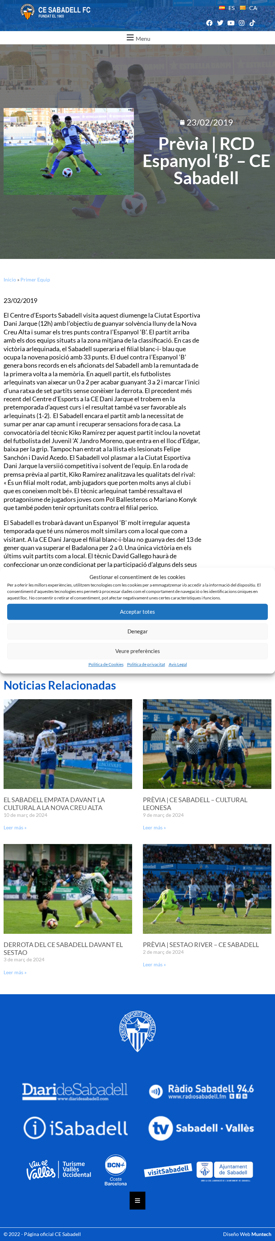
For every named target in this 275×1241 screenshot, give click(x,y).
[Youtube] (230, 23)
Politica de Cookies (106, 664)
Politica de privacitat (146, 664)
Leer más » (15, 827)
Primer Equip (35, 279)
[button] (137, 37)
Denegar (137, 631)
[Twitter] (220, 23)
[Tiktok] (252, 23)
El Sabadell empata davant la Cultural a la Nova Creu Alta (54, 803)
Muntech (261, 1234)
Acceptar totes (137, 611)
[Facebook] (209, 23)
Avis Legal (178, 664)
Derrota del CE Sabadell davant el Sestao (63, 948)
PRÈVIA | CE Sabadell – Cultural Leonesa (195, 803)
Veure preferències (137, 651)
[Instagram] (241, 23)
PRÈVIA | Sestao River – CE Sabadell (201, 944)
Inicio (10, 279)
